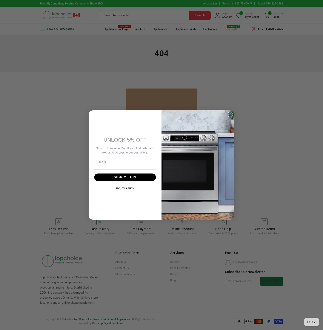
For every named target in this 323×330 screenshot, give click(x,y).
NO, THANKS (125, 188)
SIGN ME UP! (125, 177)
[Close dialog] (230, 114)
